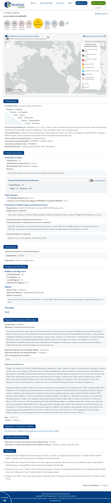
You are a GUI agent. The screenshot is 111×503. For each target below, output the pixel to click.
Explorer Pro (81, 3)
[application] (55, 68)
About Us (60, 3)
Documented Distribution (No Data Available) (27, 39)
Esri (104, 94)
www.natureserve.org (61, 494)
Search (33, 3)
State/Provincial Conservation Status (24, 36)
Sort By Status (99, 180)
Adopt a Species (98, 3)
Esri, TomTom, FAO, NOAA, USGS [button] (16, 94)
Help (70, 3)
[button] (8, 44)
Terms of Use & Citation (67, 496)
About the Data (46, 3)
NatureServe (52, 496)
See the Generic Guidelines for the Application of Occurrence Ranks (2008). (32, 431)
